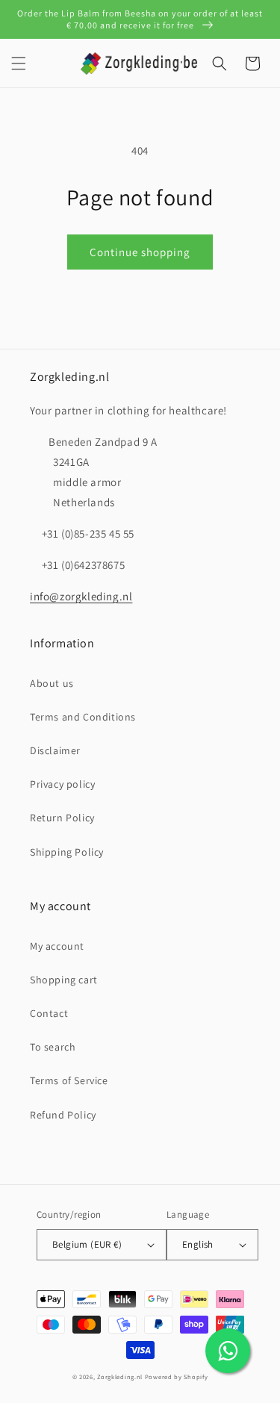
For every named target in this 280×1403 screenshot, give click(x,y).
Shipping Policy (67, 852)
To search (52, 1047)
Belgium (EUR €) (87, 1244)
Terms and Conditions (83, 717)
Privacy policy (62, 784)
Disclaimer (55, 750)
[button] (18, 63)
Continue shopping (140, 252)
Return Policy (62, 817)
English (198, 1244)
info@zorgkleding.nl (81, 596)
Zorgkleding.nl (120, 1376)
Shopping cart (64, 979)
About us (52, 683)
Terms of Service (69, 1080)
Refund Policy (63, 1115)
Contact (49, 1013)
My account (57, 946)
